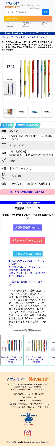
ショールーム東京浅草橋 (10, 24)
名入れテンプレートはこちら (27, 240)
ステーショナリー (18, 37)
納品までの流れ (36, 404)
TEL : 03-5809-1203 (19, 389)
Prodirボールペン (39, 37)
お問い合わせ (45, 24)
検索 (46, 12)
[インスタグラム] (27, 437)
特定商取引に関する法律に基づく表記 (29, 394)
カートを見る (11, 18)
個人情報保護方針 (29, 397)
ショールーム (22, 401)
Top (4, 37)
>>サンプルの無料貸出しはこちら (27, 192)
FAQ (47, 404)
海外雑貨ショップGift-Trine (27, 24)
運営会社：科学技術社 (18, 404)
